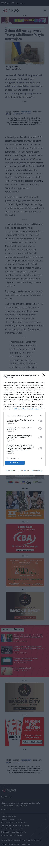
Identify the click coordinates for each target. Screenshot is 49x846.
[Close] (44, 375)
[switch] (40, 421)
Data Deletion (12, 471)
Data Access (24, 471)
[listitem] (24, 416)
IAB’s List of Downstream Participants (27, 409)
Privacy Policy (37, 471)
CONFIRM (14, 462)
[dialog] (24, 423)
